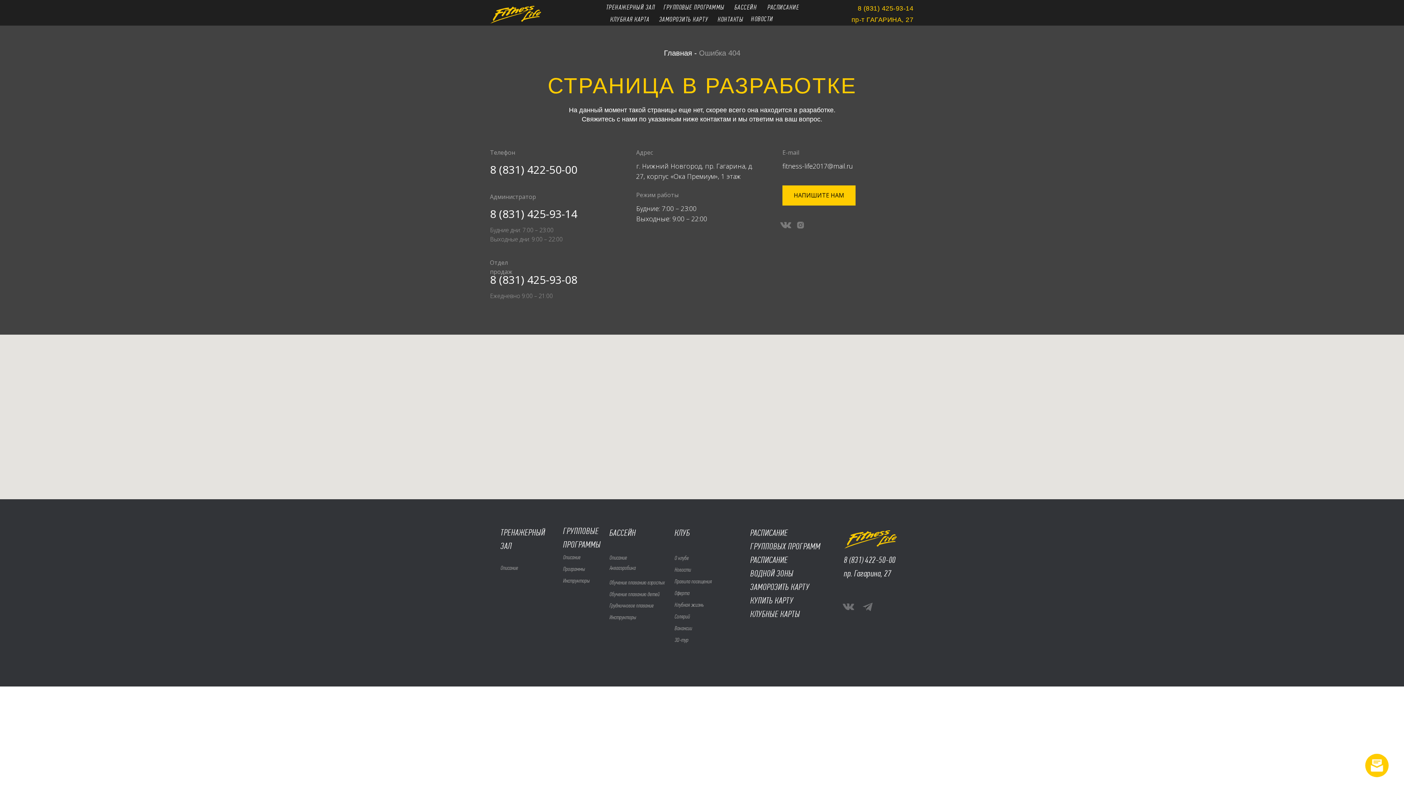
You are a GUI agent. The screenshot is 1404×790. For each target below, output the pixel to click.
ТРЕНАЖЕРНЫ (521, 532)
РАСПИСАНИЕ (769, 560)
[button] (819, 195)
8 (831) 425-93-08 (533, 279)
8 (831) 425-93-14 (533, 213)
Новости (683, 569)
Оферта (682, 593)
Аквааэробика (622, 567)
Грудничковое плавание (631, 605)
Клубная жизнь (689, 604)
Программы (574, 568)
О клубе (682, 557)
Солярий (682, 616)
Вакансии (683, 628)
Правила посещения (693, 581)
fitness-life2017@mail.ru (817, 166)
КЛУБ (682, 533)
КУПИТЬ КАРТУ (771, 600)
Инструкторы (576, 580)
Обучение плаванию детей (634, 594)
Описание (572, 557)
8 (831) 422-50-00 (533, 169)
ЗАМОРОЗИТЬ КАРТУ (779, 587)
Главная (678, 53)
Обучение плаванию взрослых (637, 582)
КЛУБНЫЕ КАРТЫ (775, 614)
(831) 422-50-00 (872, 560)
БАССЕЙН (622, 533)
